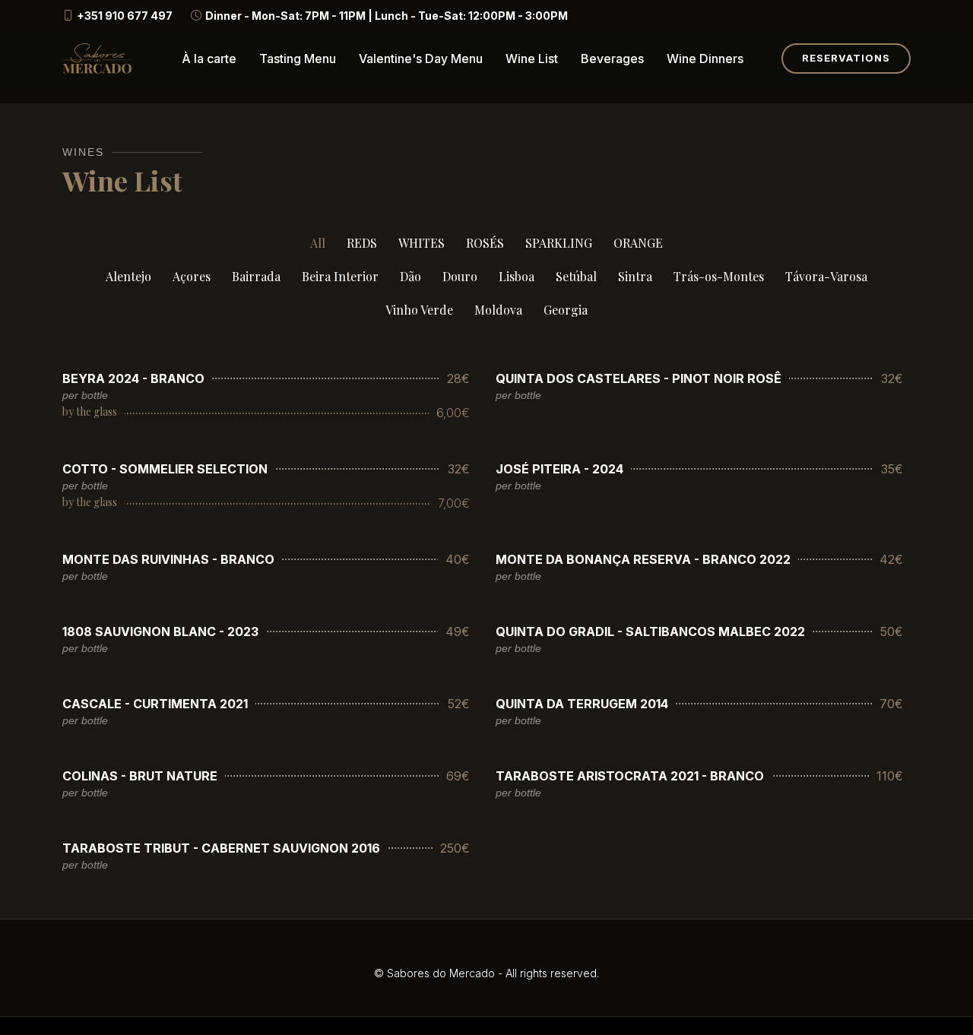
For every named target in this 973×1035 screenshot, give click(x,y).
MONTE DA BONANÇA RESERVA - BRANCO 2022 (643, 559)
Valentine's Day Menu (421, 58)
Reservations (846, 58)
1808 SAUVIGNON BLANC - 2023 (160, 631)
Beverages (612, 58)
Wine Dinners (705, 58)
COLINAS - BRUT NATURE (139, 775)
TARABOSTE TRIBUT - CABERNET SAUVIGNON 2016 (221, 848)
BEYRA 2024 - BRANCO (133, 378)
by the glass (89, 411)
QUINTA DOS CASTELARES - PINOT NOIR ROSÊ (638, 378)
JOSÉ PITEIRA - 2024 (559, 468)
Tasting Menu (297, 58)
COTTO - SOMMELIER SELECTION (165, 468)
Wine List (532, 58)
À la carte (209, 58)
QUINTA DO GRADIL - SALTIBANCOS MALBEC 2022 (650, 631)
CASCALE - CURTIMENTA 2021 (155, 703)
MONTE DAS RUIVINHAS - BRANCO (168, 559)
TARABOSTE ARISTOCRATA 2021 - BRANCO (630, 775)
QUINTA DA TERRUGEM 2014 (582, 703)
